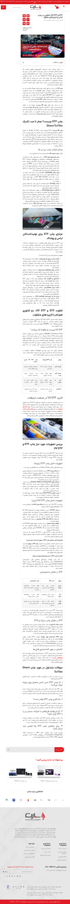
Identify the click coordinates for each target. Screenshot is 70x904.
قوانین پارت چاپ (29, 857)
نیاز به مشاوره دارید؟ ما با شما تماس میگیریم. (20, 867)
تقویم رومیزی (62, 857)
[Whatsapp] (4, 876)
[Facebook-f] (15, 876)
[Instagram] (7, 876)
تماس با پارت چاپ (29, 850)
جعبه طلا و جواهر (45, 855)
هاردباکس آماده (45, 849)
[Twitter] (9, 876)
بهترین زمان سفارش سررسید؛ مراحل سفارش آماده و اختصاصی (35, 749)
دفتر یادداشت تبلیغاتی (62, 852)
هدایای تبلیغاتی (61, 860)
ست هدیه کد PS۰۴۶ (21, 781)
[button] (28, 15)
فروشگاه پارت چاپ (29, 854)
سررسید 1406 (62, 849)
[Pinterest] (20, 876)
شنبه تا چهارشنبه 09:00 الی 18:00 (56, 870)
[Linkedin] (17, 876)
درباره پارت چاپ (29, 847)
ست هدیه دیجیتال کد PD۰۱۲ (49, 781)
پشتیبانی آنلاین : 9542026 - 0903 (55, 867)
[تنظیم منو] (64, 6)
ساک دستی (47, 852)
